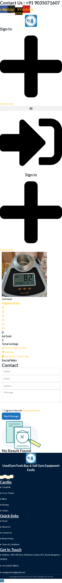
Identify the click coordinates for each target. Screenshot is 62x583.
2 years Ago (16, 356)
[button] (31, 108)
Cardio (6, 482)
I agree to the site (22, 410)
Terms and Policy (31, 410)
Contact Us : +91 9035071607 (30, 2)
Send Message (11, 416)
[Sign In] (31, 141)
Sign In (6, 29)
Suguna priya (10, 303)
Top (2, 580)
